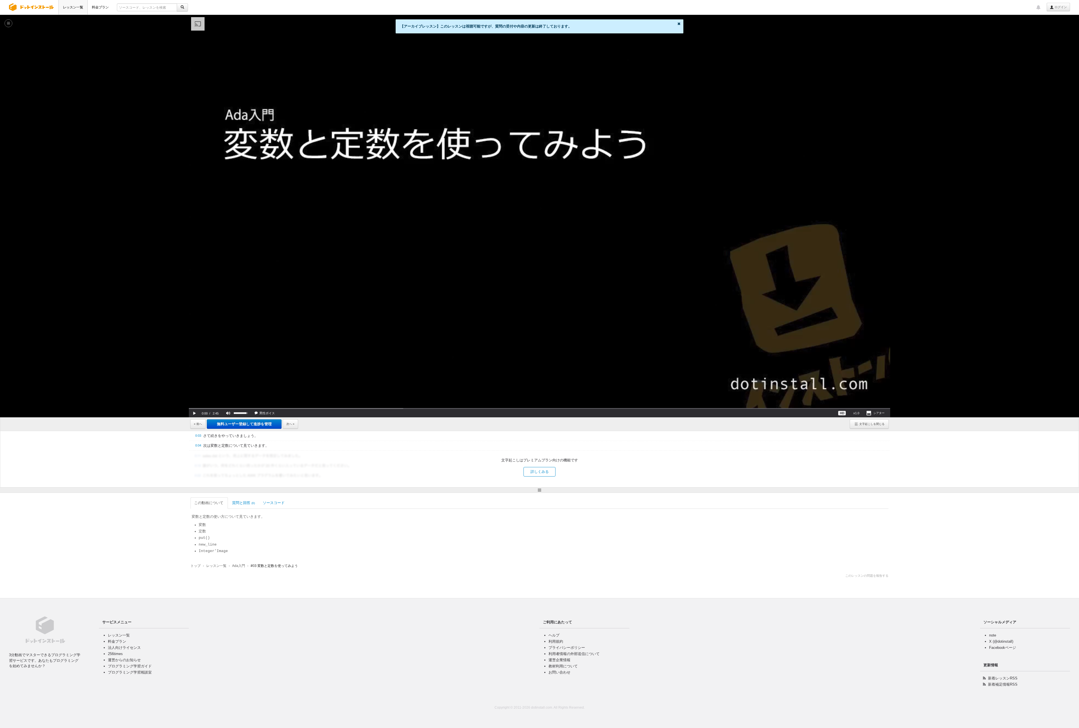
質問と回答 (243, 503)
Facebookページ (1002, 647)
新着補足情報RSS (1002, 684)
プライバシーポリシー (566, 647)
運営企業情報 (559, 660)
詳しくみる (540, 472)
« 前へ (198, 423)
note (992, 635)
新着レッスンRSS (1002, 678)
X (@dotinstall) (1001, 641)
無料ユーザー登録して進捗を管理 (244, 424)
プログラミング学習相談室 (130, 672)
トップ (196, 566)
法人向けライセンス (124, 647)
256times (115, 654)
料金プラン (100, 7)
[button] (194, 413)
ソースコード (274, 503)
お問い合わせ (559, 672)
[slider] (539, 408)
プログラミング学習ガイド (130, 666)
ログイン (1060, 7)
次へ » (290, 423)
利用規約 (555, 641)
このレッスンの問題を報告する (866, 575)
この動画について (208, 503)
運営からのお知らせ (124, 660)
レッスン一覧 (73, 7)
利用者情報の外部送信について (574, 654)
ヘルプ (553, 635)
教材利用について (563, 666)
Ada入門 (238, 566)
